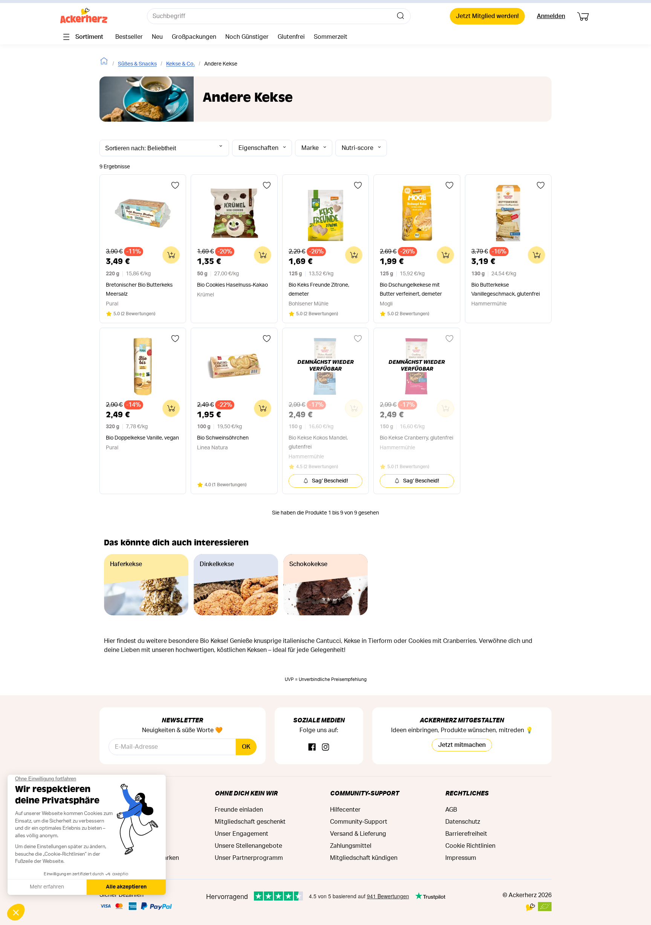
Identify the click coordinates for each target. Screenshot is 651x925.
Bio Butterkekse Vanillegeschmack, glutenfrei (505, 289)
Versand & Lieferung (358, 834)
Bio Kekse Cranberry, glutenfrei (416, 438)
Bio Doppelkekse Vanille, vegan (142, 438)
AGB (451, 810)
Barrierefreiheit (466, 834)
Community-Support (364, 793)
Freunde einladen (239, 810)
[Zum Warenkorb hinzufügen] (171, 255)
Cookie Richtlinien (470, 846)
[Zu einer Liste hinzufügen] (175, 185)
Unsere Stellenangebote (248, 846)
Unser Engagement (241, 834)
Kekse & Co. (180, 64)
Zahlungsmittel (350, 846)
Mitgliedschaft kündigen (363, 858)
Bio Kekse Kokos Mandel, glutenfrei (318, 442)
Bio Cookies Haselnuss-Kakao (232, 285)
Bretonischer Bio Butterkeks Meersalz (139, 289)
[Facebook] (312, 747)
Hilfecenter (345, 810)
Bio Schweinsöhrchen (223, 438)
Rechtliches (467, 793)
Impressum (460, 858)
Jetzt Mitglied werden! (487, 16)
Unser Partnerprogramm (249, 858)
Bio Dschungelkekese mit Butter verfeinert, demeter (411, 289)
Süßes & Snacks (137, 64)
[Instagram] (325, 747)
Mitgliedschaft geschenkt (250, 822)
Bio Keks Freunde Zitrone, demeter (319, 289)
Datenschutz (462, 822)
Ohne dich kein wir (246, 793)
